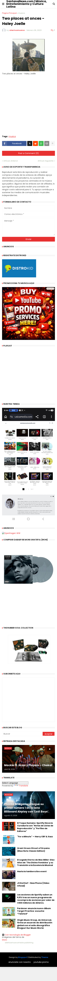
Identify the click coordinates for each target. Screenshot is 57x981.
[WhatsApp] (41, 143)
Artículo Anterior (10, 161)
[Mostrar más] (52, 143)
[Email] (46, 143)
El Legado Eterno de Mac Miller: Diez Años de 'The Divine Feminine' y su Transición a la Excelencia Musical (36, 863)
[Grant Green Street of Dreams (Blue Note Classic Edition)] (8, 851)
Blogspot (22, 957)
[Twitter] (29, 143)
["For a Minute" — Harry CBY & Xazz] (8, 839)
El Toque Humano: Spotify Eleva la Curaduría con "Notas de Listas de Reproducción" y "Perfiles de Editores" (35, 827)
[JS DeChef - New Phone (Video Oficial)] (8, 886)
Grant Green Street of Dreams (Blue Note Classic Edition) (33, 849)
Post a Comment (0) (28, 153)
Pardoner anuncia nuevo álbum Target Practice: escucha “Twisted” (34, 911)
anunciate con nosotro (19, 962)
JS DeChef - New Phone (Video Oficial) (33, 884)
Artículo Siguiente (46, 161)
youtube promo (41, 962)
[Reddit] (35, 143)
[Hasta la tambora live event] (8, 874)
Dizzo (4, 940)
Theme (44, 957)
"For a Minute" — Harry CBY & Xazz (35, 836)
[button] (3, 4)
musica (21, 13)
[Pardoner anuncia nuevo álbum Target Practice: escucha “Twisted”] (8, 911)
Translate (23, 785)
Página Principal (9, 13)
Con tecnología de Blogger (18, 935)
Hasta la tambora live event (32, 871)
